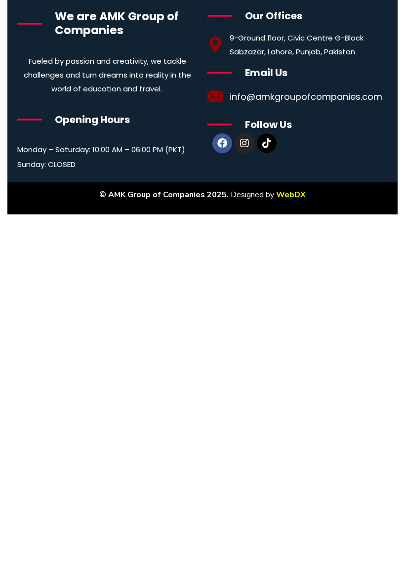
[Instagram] (244, 143)
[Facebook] (222, 143)
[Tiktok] (267, 143)
